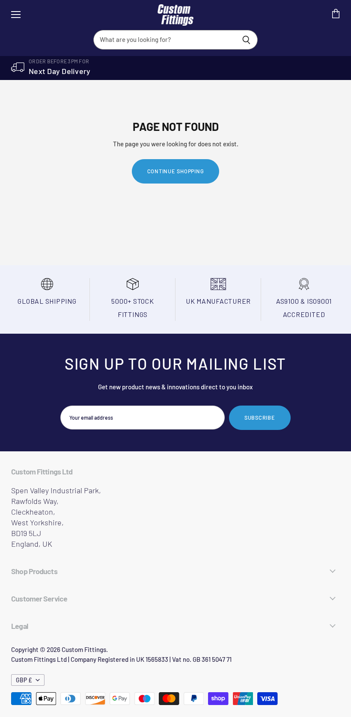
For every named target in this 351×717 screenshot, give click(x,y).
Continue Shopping (175, 171)
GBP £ (24, 680)
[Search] (246, 40)
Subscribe (259, 417)
